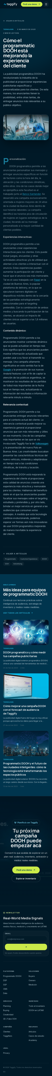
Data (5, 993)
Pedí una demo (24, 870)
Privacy (6, 1053)
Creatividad (8, 1014)
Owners (32, 980)
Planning (7, 1006)
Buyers (32, 976)
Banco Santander (32, 194)
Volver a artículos (15, 21)
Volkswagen (41, 443)
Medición (33, 985)
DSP (5, 980)
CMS (5, 989)
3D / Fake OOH (10, 1019)
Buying (6, 1010)
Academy (33, 1040)
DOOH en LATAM (36, 1010)
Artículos (32, 1031)
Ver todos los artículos (16, 613)
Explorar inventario (26, 878)
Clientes (6, 1031)
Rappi (37, 280)
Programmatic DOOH (12, 976)
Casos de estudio (36, 1036)
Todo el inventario (37, 1006)
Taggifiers (7, 1036)
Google (7, 369)
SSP (5, 985)
